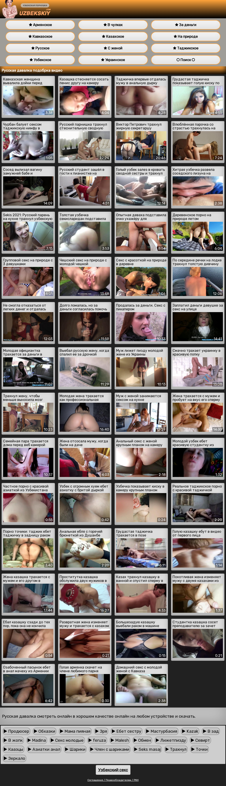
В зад (212, 731)
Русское (42, 48)
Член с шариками (111, 749)
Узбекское (42, 60)
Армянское (42, 25)
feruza (99, 740)
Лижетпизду (172, 740)
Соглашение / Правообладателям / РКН (113, 780)
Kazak (191, 731)
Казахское (114, 36)
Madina (38, 740)
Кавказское (42, 36)
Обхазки (46, 731)
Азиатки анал (45, 749)
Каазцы (15, 749)
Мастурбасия (163, 731)
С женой (114, 48)
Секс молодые (69, 740)
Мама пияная (76, 731)
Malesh (121, 740)
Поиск (186, 60)
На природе (187, 36)
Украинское (114, 60)
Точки (201, 749)
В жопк (15, 740)
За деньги (187, 25)
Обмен (144, 740)
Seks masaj (149, 749)
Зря (103, 731)
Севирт (202, 740)
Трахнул (177, 749)
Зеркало (16, 758)
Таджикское (187, 48)
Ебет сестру (128, 731)
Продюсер (18, 731)
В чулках (115, 25)
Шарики (76, 749)
